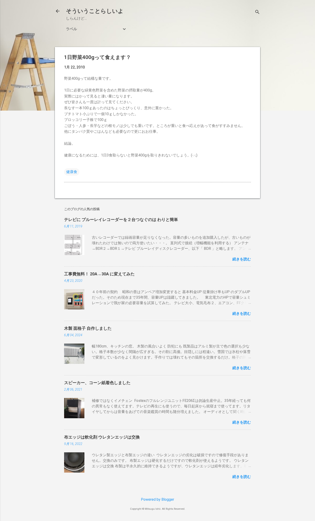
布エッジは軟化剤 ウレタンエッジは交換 (102, 437)
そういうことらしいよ (95, 11)
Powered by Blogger (157, 499)
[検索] (257, 13)
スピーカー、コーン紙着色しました (97, 382)
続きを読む (241, 259)
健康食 (71, 172)
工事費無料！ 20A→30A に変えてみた (99, 273)
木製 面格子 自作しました (88, 328)
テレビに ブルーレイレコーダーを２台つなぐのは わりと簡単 (121, 219)
